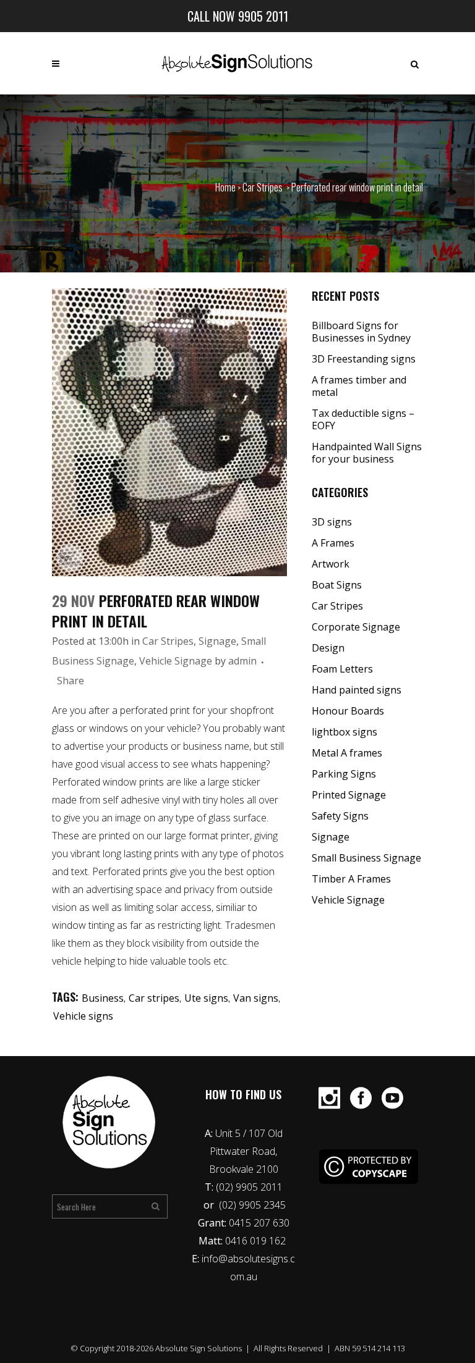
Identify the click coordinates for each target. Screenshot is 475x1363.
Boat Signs (337, 585)
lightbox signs (344, 732)
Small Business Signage (366, 858)
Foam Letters (342, 669)
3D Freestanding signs (364, 359)
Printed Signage (349, 795)
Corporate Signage (356, 627)
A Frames (333, 543)
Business (103, 998)
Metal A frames (347, 753)
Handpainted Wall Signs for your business (367, 453)
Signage (217, 641)
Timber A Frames (351, 879)
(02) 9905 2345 (252, 1205)
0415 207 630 (259, 1223)
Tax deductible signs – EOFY (363, 419)
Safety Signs (340, 816)
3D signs (332, 522)
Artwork (330, 564)
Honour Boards (348, 711)
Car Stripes (262, 187)
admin (242, 661)
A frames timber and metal (359, 386)
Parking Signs (344, 774)
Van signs (255, 998)
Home (225, 187)
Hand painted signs (356, 690)
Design (328, 648)
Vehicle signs (83, 1016)
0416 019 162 (256, 1241)
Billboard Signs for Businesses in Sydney (361, 332)
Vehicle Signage (175, 661)
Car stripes (154, 998)
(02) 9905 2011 (249, 1187)
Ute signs (206, 998)
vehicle (67, 961)
